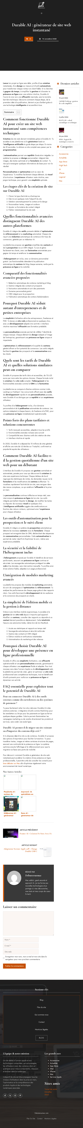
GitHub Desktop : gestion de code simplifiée (68, 102)
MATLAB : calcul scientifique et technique (68, 121)
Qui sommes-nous (41, 1014)
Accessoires (63, 154)
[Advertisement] (41, 56)
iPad (51, 1068)
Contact (42, 1022)
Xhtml (47, 1094)
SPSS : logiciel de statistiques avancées (66, 140)
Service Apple (55, 1077)
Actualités (63, 157)
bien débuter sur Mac (11, 763)
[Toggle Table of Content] (17, 112)
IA (30, 39)
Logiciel (62, 177)
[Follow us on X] (10, 1096)
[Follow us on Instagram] (15, 1096)
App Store (63, 161)
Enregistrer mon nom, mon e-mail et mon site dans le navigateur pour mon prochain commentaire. (26, 958)
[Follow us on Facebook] (5, 1096)
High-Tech (63, 165)
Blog (41, 1000)
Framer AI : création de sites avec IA (36, 833)
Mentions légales (41, 1029)
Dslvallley (48, 1092)
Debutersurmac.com (41, 1113)
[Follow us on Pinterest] (20, 1096)
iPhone (61, 173)
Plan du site (41, 1007)
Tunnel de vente (51, 1089)
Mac (60, 181)
